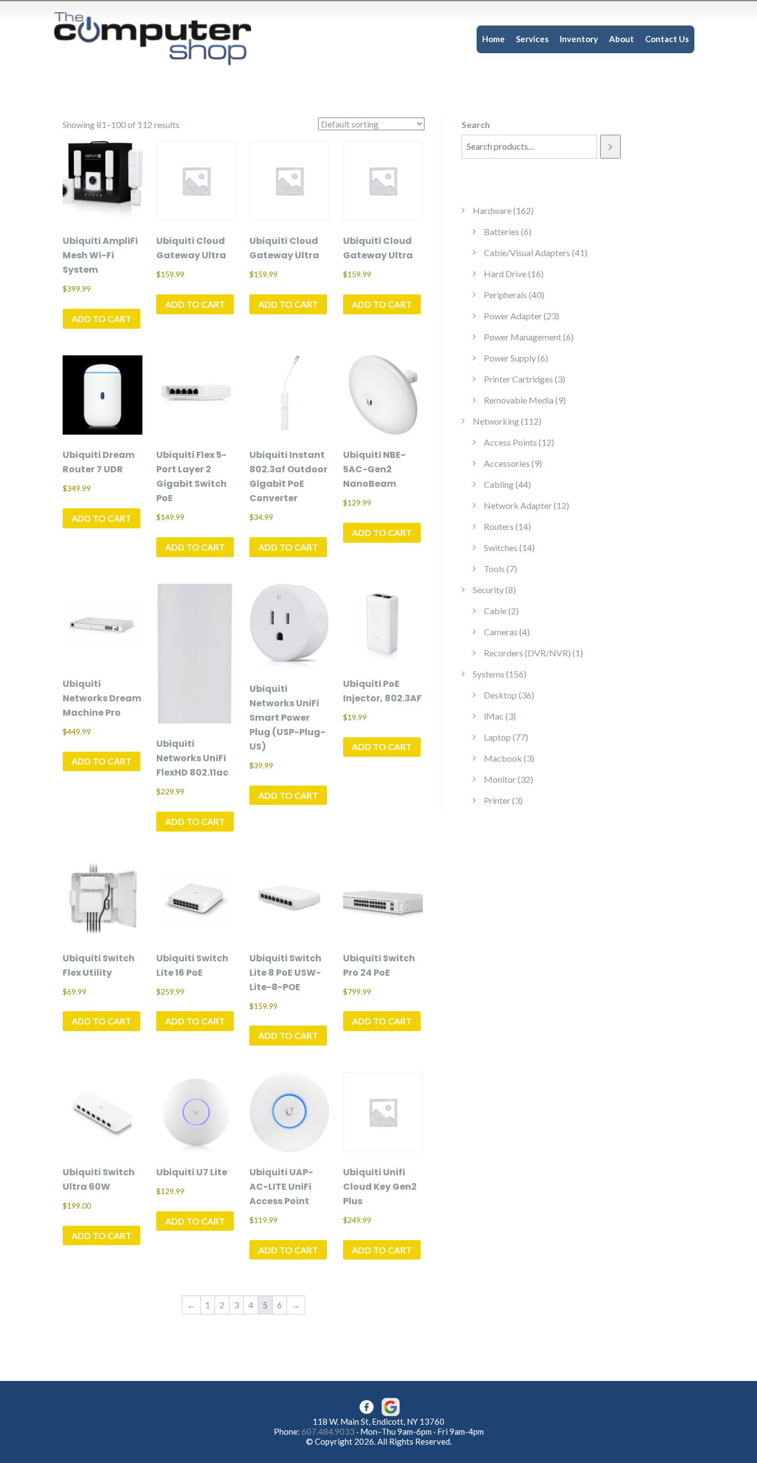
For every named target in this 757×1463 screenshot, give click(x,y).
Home (493, 39)
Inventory (579, 39)
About (621, 39)
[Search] (610, 147)
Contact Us (667, 39)
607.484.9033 (328, 1431)
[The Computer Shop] (162, 38)
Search (476, 124)
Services (532, 39)
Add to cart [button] (101, 318)
